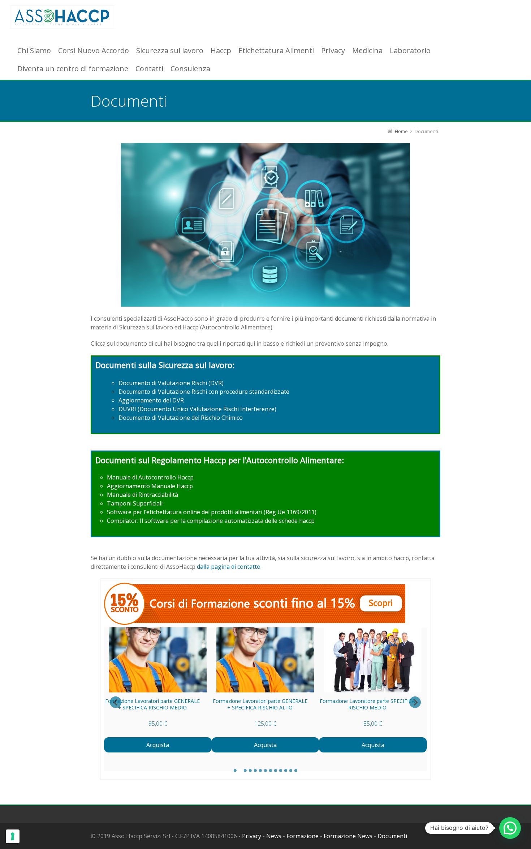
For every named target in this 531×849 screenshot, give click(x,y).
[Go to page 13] (295, 770)
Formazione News (348, 836)
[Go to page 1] (235, 770)
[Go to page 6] (260, 770)
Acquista (158, 745)
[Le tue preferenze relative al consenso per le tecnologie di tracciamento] (13, 836)
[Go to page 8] (270, 770)
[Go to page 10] (280, 770)
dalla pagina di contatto (228, 567)
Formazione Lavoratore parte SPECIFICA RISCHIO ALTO (152, 704)
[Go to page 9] (275, 770)
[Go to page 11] (285, 770)
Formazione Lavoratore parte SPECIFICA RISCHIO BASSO (367, 704)
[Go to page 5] (255, 770)
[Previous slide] (115, 702)
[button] (510, 828)
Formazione (302, 836)
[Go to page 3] (245, 770)
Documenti (392, 836)
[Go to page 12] (290, 770)
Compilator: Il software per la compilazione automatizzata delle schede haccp (211, 521)
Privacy (251, 836)
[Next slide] (415, 702)
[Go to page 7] (265, 770)
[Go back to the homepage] (62, 17)
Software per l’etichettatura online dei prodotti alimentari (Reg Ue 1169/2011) (211, 512)
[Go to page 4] (250, 770)
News (273, 836)
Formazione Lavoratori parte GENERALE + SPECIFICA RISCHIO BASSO (260, 704)
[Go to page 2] (240, 770)
